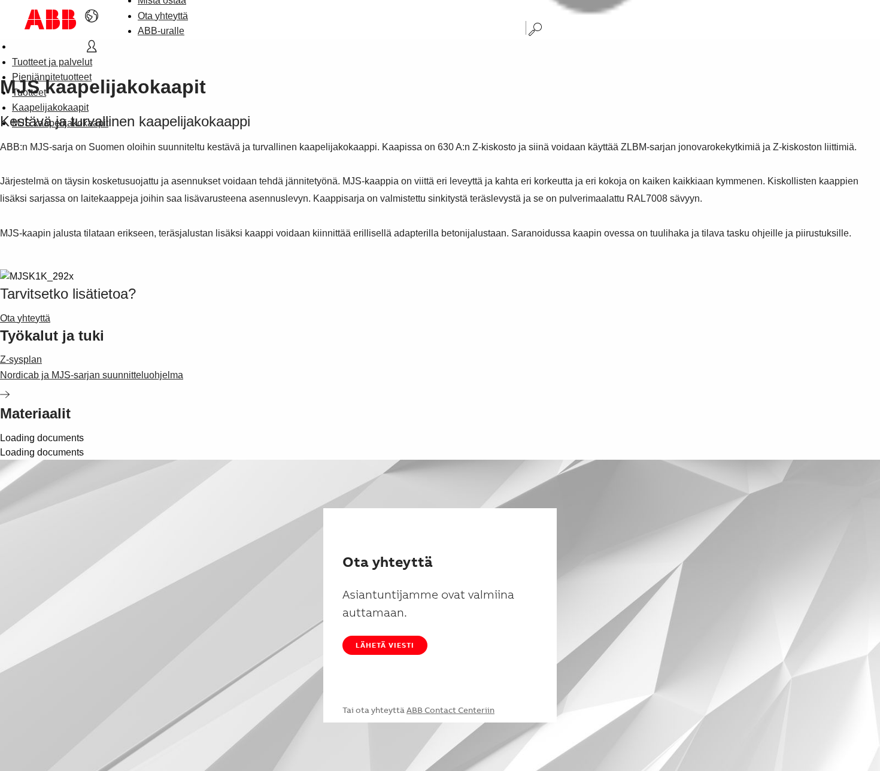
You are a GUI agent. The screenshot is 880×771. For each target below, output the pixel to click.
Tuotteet (29, 92)
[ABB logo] (50, 19)
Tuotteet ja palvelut (52, 62)
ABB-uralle (161, 31)
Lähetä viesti (385, 645)
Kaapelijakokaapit (50, 107)
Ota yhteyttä (163, 16)
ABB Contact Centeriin (450, 710)
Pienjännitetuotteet (52, 77)
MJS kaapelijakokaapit (60, 123)
